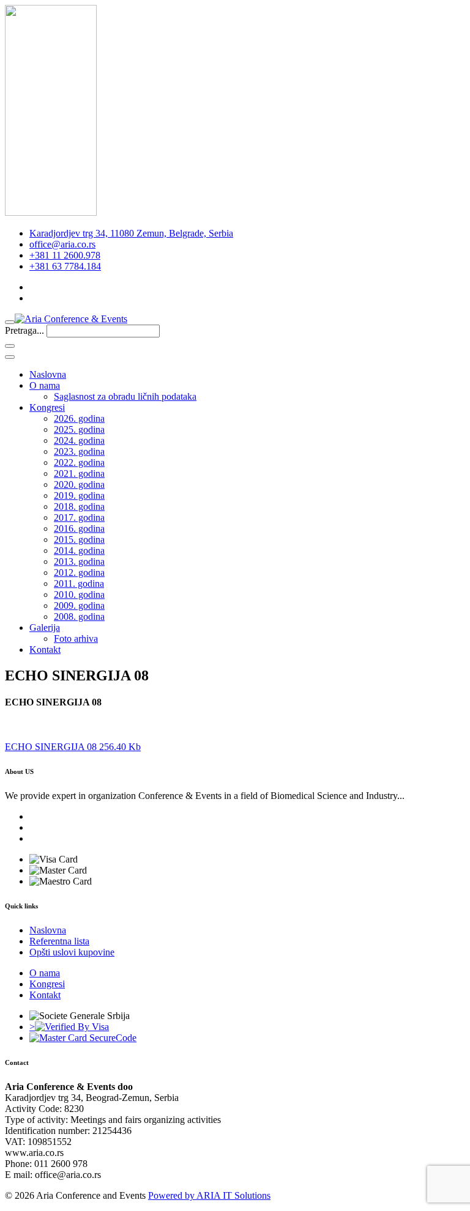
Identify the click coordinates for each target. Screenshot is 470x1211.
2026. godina (79, 418)
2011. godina (79, 583)
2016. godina (79, 528)
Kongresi (47, 407)
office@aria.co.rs (62, 244)
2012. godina (79, 572)
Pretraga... (24, 330)
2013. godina (79, 561)
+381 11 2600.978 (64, 255)
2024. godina (79, 440)
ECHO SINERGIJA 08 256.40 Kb (73, 747)
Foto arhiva (76, 638)
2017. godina (79, 517)
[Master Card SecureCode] (82, 1037)
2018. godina (79, 506)
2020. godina (79, 484)
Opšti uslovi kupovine (71, 952)
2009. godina (79, 605)
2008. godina (79, 616)
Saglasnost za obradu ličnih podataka (125, 396)
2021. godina (79, 473)
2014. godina (79, 550)
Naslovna (47, 374)
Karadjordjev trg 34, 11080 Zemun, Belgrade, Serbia (131, 233)
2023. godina (79, 451)
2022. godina (79, 462)
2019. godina (79, 495)
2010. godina (79, 594)
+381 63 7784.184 (65, 266)
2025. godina (79, 429)
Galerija (44, 627)
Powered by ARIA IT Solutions (209, 1195)
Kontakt (45, 649)
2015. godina (79, 539)
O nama (44, 385)
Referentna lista (59, 941)
